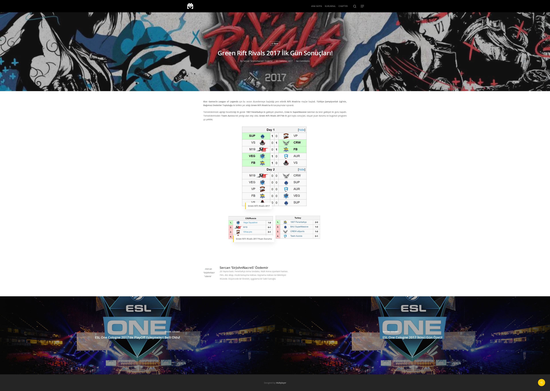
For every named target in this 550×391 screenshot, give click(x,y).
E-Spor (275, 43)
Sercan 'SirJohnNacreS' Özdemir (258, 61)
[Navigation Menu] (362, 6)
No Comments (303, 61)
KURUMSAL (330, 6)
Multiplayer (281, 382)
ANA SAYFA (316, 6)
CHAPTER (343, 6)
